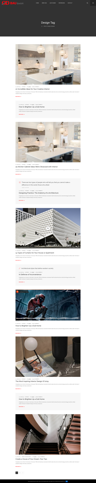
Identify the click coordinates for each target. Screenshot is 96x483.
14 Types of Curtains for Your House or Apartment (35, 253)
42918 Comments (35, 164)
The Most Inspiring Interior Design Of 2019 (32, 381)
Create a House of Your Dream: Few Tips (31, 459)
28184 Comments (35, 86)
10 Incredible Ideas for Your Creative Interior (33, 89)
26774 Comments (35, 323)
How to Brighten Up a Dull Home (31, 107)
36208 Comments (39, 396)
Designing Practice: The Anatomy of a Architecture (38, 193)
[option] (48, 142)
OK (66, 481)
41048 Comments (35, 250)
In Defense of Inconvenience (30, 274)
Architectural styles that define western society (37, 268)
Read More (18, 96)
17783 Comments (39, 272)
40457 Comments (39, 190)
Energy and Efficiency (26, 456)
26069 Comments (39, 104)
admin (29, 86)
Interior (23, 86)
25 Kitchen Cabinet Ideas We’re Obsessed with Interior (37, 167)
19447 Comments (41, 456)
